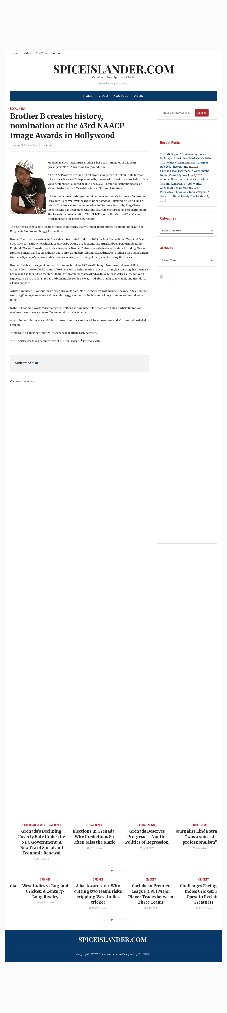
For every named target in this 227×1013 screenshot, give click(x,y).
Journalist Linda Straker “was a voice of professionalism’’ (192, 837)
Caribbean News (25, 825)
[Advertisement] (106, 25)
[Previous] (17, 839)
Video (27, 53)
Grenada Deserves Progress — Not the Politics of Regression (140, 837)
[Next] (209, 839)
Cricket (34, 879)
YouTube (42, 53)
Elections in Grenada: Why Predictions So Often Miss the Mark (87, 837)
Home (14, 53)
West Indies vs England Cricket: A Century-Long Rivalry (34, 891)
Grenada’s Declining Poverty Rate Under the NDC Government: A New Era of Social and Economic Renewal (34, 842)
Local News (18, 108)
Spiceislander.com (113, 68)
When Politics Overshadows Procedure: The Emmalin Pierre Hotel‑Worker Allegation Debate (184, 184)
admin (49, 145)
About (57, 53)
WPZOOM (144, 954)
